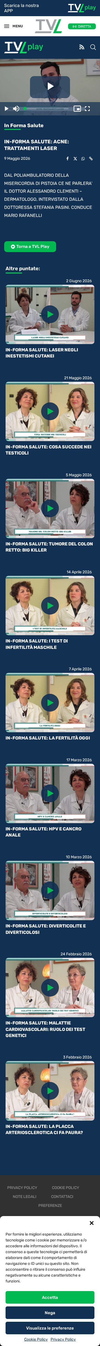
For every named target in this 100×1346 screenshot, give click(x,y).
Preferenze (50, 1205)
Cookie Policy (36, 1339)
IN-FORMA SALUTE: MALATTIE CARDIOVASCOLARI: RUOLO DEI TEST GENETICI (45, 1029)
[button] (91, 1223)
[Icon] (50, 314)
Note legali (24, 1196)
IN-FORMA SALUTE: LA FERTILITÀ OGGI (48, 738)
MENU (15, 26)
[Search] (93, 47)
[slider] (46, 108)
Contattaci (62, 1196)
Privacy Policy (63, 1339)
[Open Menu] (6, 26)
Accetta (50, 1297)
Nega (50, 1312)
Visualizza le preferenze (50, 1328)
